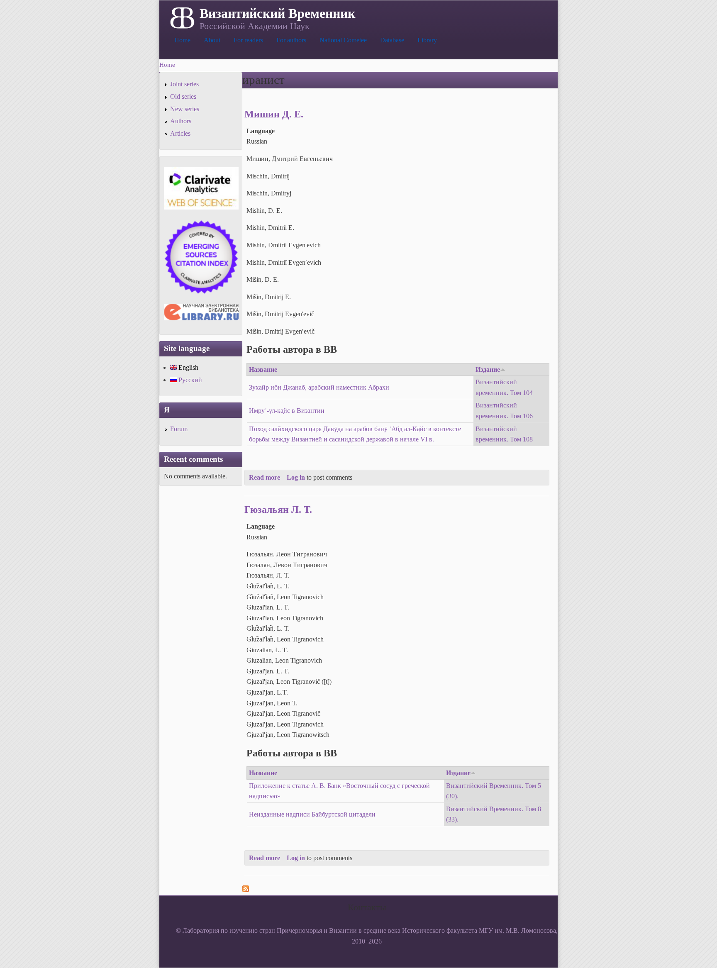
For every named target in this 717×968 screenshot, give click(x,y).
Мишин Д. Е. (273, 114)
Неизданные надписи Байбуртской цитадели (312, 814)
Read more (264, 477)
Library (427, 40)
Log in (296, 477)
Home (182, 40)
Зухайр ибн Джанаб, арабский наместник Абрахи (319, 387)
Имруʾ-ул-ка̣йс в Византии (286, 410)
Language (260, 130)
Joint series (184, 84)
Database (392, 40)
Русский (189, 379)
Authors (180, 120)
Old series (183, 96)
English (187, 367)
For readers (248, 40)
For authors (291, 40)
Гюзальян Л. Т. (278, 509)
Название (263, 369)
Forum (179, 428)
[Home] (181, 17)
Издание (488, 369)
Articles (180, 133)
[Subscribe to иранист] (245, 889)
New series (184, 108)
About (212, 40)
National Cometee (343, 40)
